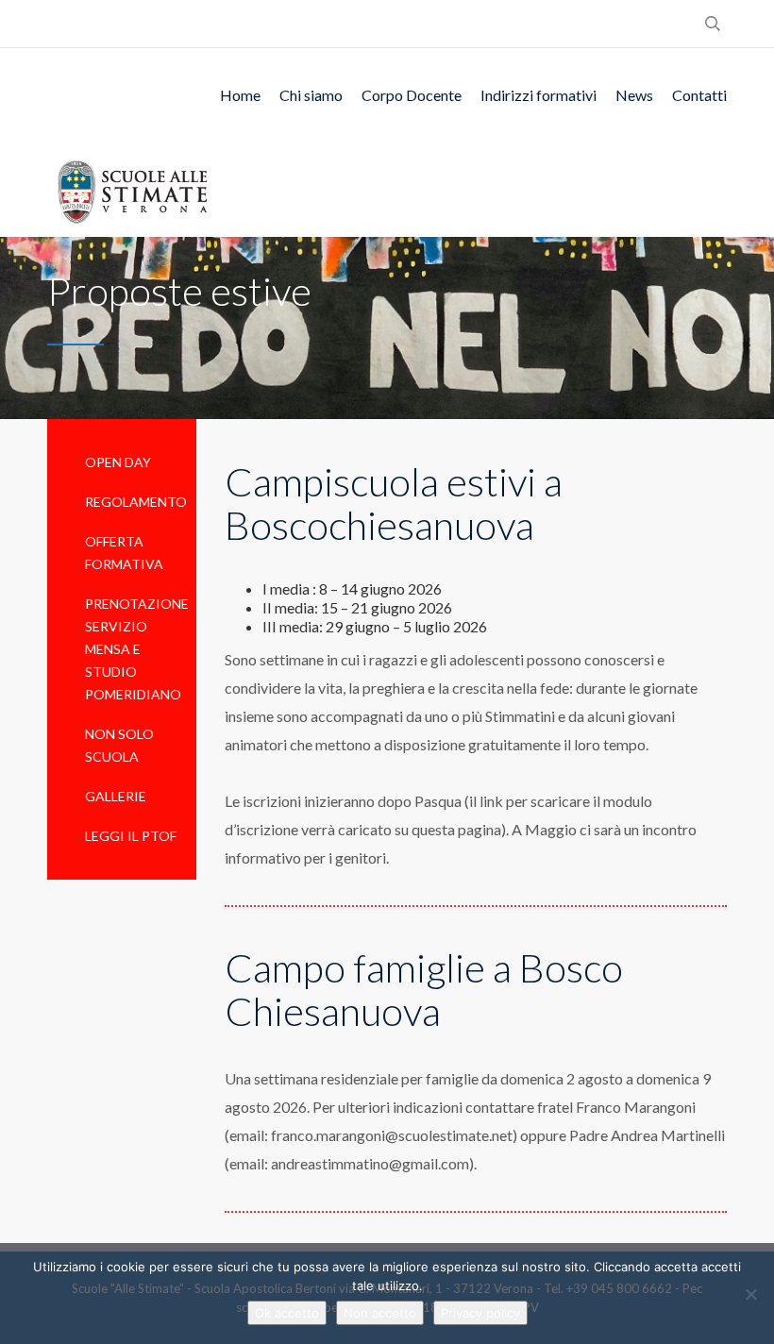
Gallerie (115, 796)
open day (118, 462)
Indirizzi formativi (538, 95)
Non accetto (380, 1312)
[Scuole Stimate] (132, 190)
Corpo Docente (412, 95)
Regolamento (136, 502)
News (634, 95)
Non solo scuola (119, 745)
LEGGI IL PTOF (131, 836)
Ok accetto (287, 1312)
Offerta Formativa (124, 552)
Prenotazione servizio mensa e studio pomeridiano (137, 649)
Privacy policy (480, 1312)
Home (240, 95)
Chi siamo (311, 95)
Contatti (699, 95)
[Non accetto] (750, 1294)
